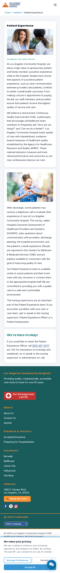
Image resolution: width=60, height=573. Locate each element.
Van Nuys (9, 475)
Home (8, 12)
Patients (17, 12)
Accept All (30, 567)
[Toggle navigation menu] (55, 5)
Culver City (10, 465)
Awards (8, 422)
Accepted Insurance (14, 437)
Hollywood (9, 470)
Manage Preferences (17, 560)
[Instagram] (16, 506)
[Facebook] (6, 506)
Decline (44, 560)
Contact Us (10, 418)
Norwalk (8, 456)
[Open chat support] (51, 564)
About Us (9, 413)
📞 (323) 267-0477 (17, 498)
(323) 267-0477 (40, 345)
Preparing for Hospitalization (19, 441)
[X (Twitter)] (11, 506)
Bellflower (9, 461)
